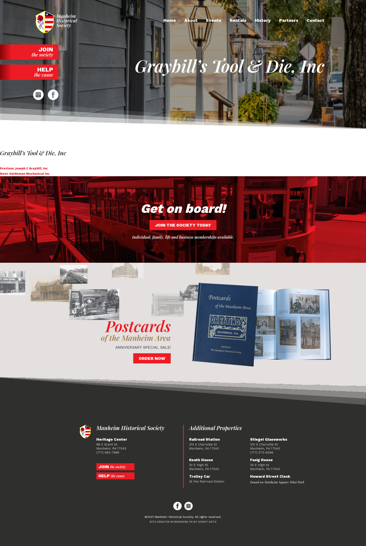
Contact (315, 20)
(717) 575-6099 (261, 452)
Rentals (238, 20)
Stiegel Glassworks (268, 439)
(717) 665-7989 (107, 452)
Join (42, 52)
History (263, 20)
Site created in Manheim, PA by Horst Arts (183, 521)
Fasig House (261, 460)
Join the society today (183, 225)
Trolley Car (199, 476)
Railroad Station (204, 439)
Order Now (152, 358)
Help (43, 72)
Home (170, 20)
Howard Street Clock (270, 476)
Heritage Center (111, 439)
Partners (288, 20)
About (191, 20)
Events (213, 20)
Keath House (201, 460)
